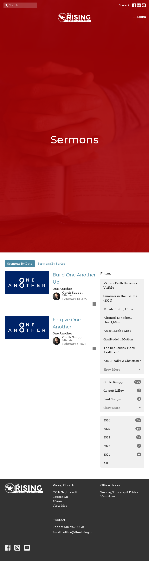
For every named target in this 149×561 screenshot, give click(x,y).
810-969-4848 (74, 527)
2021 (121, 454)
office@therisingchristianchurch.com (80, 532)
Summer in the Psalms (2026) (120, 298)
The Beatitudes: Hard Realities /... (119, 350)
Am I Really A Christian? (122, 361)
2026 (121, 420)
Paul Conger (121, 399)
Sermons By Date (19, 263)
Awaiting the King (117, 331)
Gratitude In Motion (118, 339)
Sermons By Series (51, 263)
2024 (121, 437)
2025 (121, 429)
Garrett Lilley (121, 390)
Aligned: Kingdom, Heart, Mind (117, 320)
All (105, 463)
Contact (124, 5)
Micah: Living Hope (118, 309)
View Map (60, 505)
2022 (121, 446)
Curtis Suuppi (121, 382)
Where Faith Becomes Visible (120, 285)
